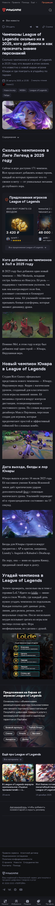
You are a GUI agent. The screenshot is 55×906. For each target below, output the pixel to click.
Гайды (6, 95)
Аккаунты (11, 739)
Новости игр (10, 90)
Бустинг (36, 733)
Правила (16, 2)
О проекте (7, 862)
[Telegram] (4, 890)
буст (26, 491)
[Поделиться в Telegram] (31, 26)
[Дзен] (15, 890)
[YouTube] (21, 890)
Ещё (33, 2)
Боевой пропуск (14, 727)
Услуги (22, 733)
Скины (9, 733)
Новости (6, 2)
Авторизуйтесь (18, 807)
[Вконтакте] (9, 890)
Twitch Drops (35, 727)
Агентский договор (29, 853)
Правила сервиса (10, 853)
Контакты (6, 865)
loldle (34, 592)
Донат (25, 739)
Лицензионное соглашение (15, 856)
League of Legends (38, 90)
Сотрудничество (31, 862)
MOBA (23, 90)
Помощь (25, 2)
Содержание (9, 137)
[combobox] (50, 10)
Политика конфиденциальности (17, 859)
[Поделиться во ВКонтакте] (37, 26)
